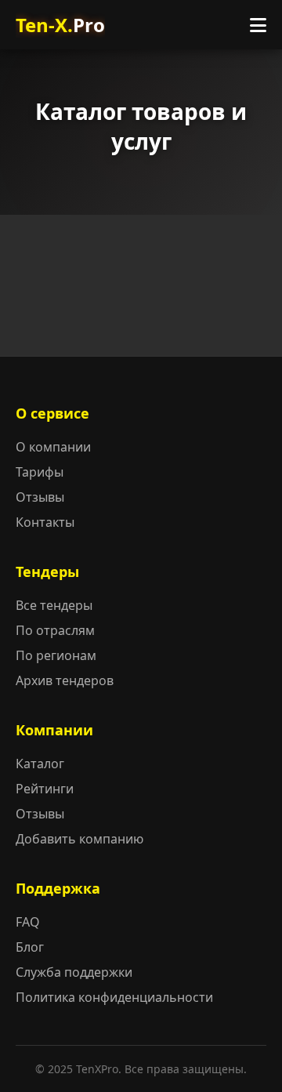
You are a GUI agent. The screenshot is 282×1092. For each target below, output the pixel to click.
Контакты (45, 522)
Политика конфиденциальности (114, 997)
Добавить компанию (79, 838)
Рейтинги (45, 788)
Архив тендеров (65, 680)
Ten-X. (60, 25)
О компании (53, 446)
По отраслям (55, 630)
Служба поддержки (74, 972)
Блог (30, 947)
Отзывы (40, 497)
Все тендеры (54, 605)
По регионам (56, 655)
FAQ (28, 922)
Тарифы (39, 472)
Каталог (40, 763)
